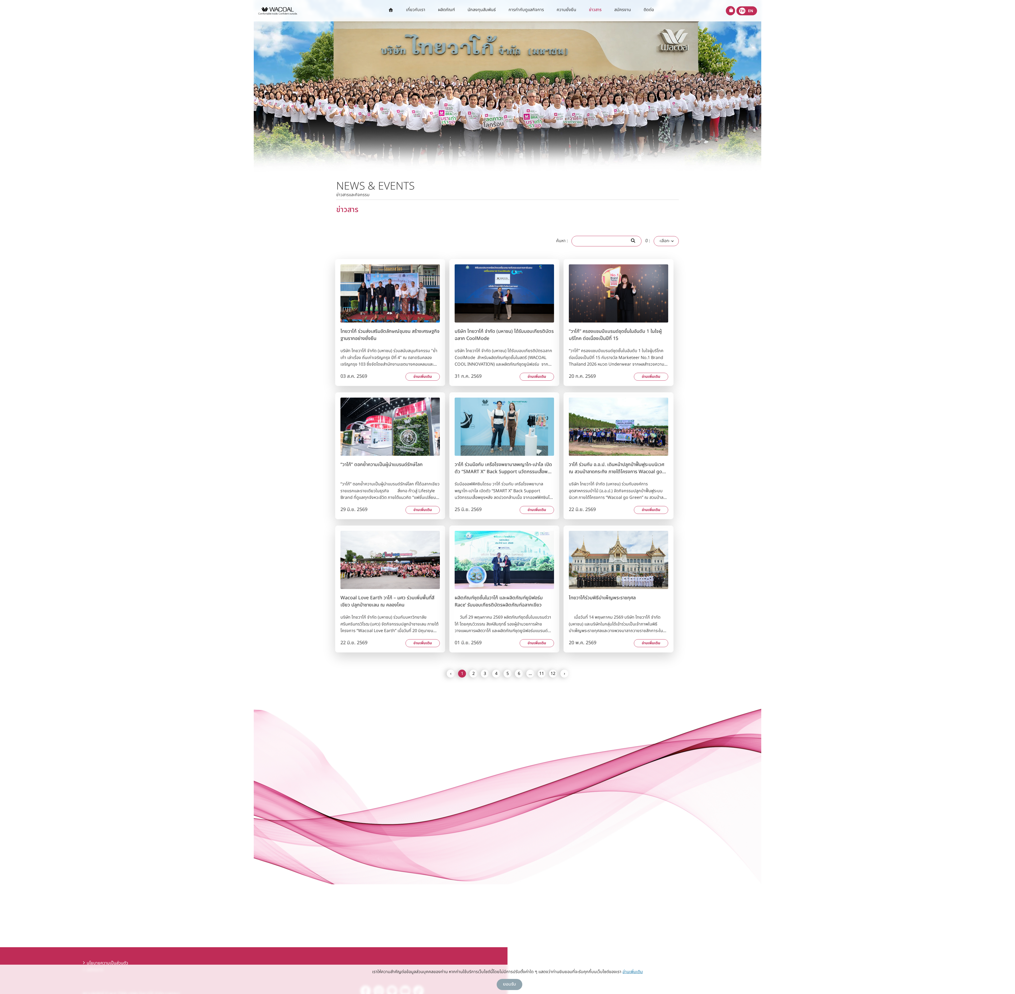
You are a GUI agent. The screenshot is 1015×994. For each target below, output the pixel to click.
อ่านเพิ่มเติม (422, 376)
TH (742, 11)
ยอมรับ (509, 984)
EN (750, 11)
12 (553, 673)
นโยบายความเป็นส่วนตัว (107, 963)
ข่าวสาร (595, 10)
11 (541, 673)
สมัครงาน (622, 10)
